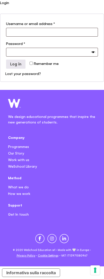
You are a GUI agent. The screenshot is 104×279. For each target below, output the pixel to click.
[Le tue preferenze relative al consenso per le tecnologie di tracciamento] (95, 270)
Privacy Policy (26, 255)
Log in (15, 64)
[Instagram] (52, 238)
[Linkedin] (64, 238)
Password (15, 43)
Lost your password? (23, 73)
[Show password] (93, 52)
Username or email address (30, 23)
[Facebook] (39, 238)
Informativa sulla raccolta (31, 272)
